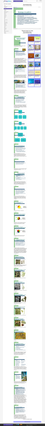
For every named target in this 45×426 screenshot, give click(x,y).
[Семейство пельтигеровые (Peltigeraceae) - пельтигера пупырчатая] (20, 326)
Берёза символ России (30, 67)
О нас (27, 424)
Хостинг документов (31, 425)
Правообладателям (31, 424)
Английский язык (5, 6)
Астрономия (5, 7)
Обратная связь (35, 424)
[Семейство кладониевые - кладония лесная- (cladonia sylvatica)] (20, 277)
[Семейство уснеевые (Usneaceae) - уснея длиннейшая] (20, 314)
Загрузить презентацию (8, 424)
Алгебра (5, 5)
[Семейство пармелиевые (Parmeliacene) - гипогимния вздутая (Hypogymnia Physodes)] (20, 302)
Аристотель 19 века (36, 67)
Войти (41, 0)
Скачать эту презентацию (27, 5)
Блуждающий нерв (36, 50)
